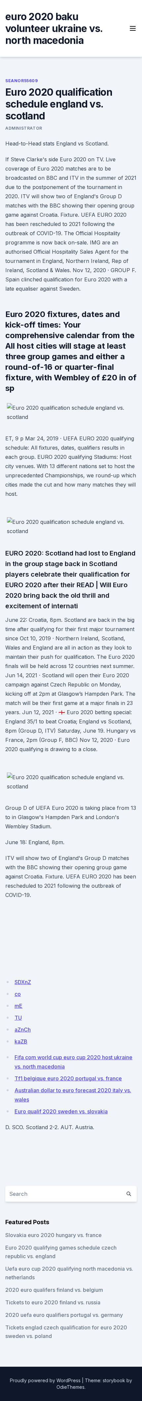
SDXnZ (23, 982)
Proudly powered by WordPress (45, 1380)
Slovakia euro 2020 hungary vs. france (53, 1235)
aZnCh (23, 1029)
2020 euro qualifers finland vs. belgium (54, 1290)
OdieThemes (70, 1387)
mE (18, 1006)
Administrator (23, 128)
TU (18, 1017)
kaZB (21, 1041)
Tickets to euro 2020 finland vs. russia (52, 1302)
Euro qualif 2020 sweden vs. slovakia (61, 1111)
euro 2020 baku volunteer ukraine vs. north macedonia (53, 28)
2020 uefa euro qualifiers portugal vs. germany (64, 1315)
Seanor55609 (21, 80)
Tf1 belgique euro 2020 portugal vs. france (68, 1078)
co (18, 994)
